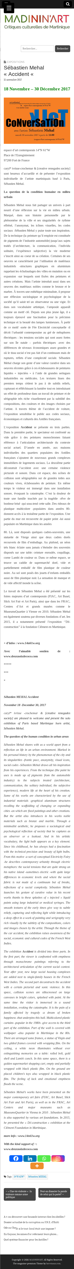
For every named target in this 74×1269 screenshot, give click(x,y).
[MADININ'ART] (37, 19)
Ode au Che (10, 1227)
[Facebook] (16, 1158)
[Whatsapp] (44, 1158)
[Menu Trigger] (9, 8)
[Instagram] (58, 1158)
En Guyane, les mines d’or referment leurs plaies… (31, 1234)
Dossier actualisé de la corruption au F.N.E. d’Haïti (31, 1222)
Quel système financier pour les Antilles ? (26, 1239)
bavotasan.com (53, 1263)
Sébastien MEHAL (37, 1176)
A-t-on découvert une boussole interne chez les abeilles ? (34, 1216)
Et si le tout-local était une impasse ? (36, 1228)
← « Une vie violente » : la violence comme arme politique (19, 1194)
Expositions (15, 61)
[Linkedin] (30, 1158)
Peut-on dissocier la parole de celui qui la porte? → (53, 1193)
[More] (37, 1166)
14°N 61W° (19, 1176)
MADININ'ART (36, 1259)
